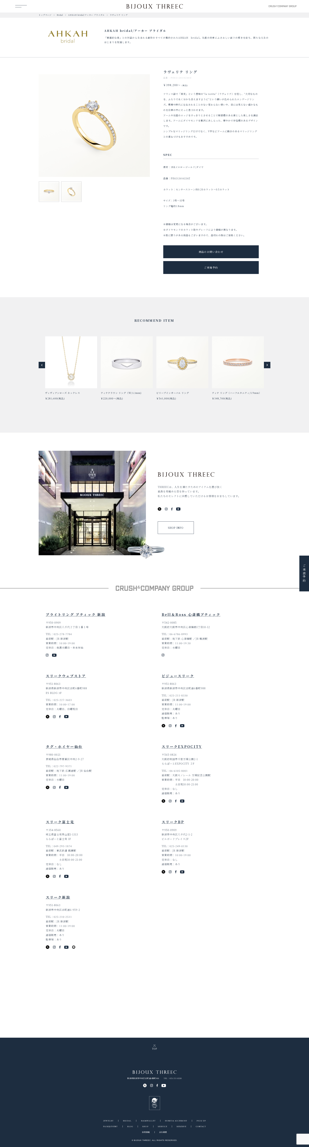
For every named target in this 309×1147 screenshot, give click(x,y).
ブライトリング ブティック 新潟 (76, 614)
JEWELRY (108, 1120)
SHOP (145, 1126)
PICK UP (201, 1120)
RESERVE (181, 1126)
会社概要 (163, 1132)
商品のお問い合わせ (211, 252)
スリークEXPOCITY (182, 746)
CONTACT (201, 1126)
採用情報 (146, 1132)
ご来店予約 (304, 573)
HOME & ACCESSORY (176, 1120)
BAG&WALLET (148, 1120)
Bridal (60, 14)
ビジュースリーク (178, 675)
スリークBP (173, 821)
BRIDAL (127, 1120)
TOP (154, 1048)
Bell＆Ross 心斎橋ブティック (191, 614)
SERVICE (162, 1126)
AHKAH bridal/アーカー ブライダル (86, 14)
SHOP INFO (175, 527)
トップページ (45, 14)
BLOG (130, 1126)
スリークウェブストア (66, 675)
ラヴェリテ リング (119, 14)
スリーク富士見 (60, 821)
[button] (42, 365)
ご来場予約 (211, 267)
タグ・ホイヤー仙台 (64, 746)
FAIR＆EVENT (110, 1126)
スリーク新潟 (58, 897)
